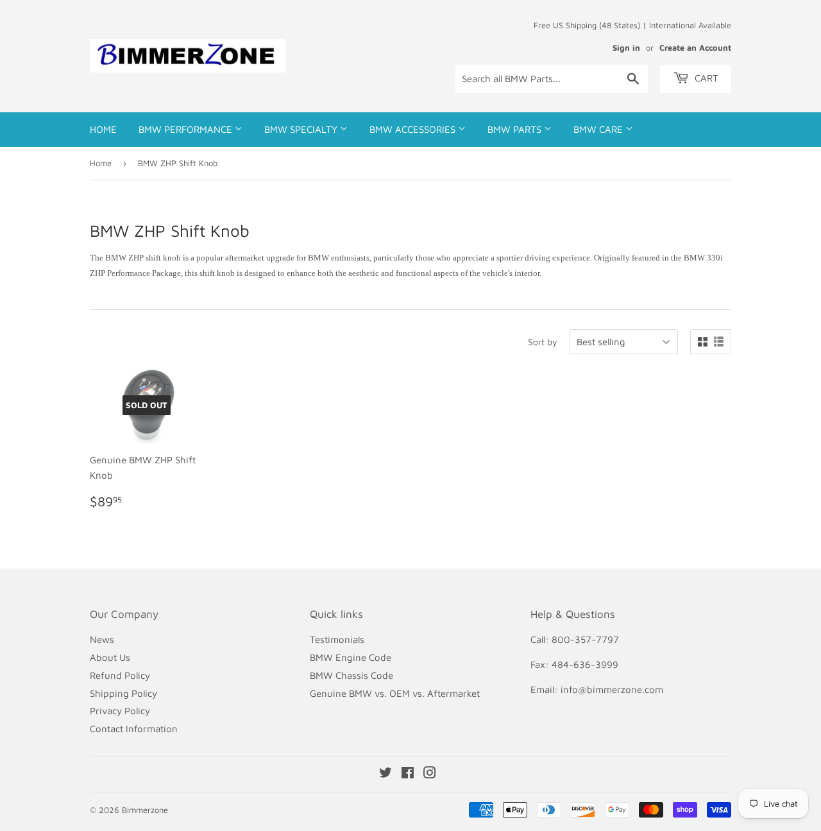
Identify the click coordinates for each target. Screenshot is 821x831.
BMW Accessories (413, 129)
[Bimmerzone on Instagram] (429, 774)
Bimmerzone (145, 810)
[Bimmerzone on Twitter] (385, 774)
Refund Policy (120, 675)
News (102, 639)
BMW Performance (187, 129)
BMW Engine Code (350, 657)
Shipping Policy (123, 693)
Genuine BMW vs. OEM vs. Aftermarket (395, 693)
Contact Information (134, 728)
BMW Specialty (302, 129)
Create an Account (695, 48)
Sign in (626, 48)
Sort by (542, 341)
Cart (705, 78)
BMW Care (599, 129)
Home (103, 129)
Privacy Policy (120, 710)
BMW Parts (515, 129)
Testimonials (337, 639)
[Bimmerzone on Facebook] (407, 774)
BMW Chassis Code (351, 675)
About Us (110, 657)
